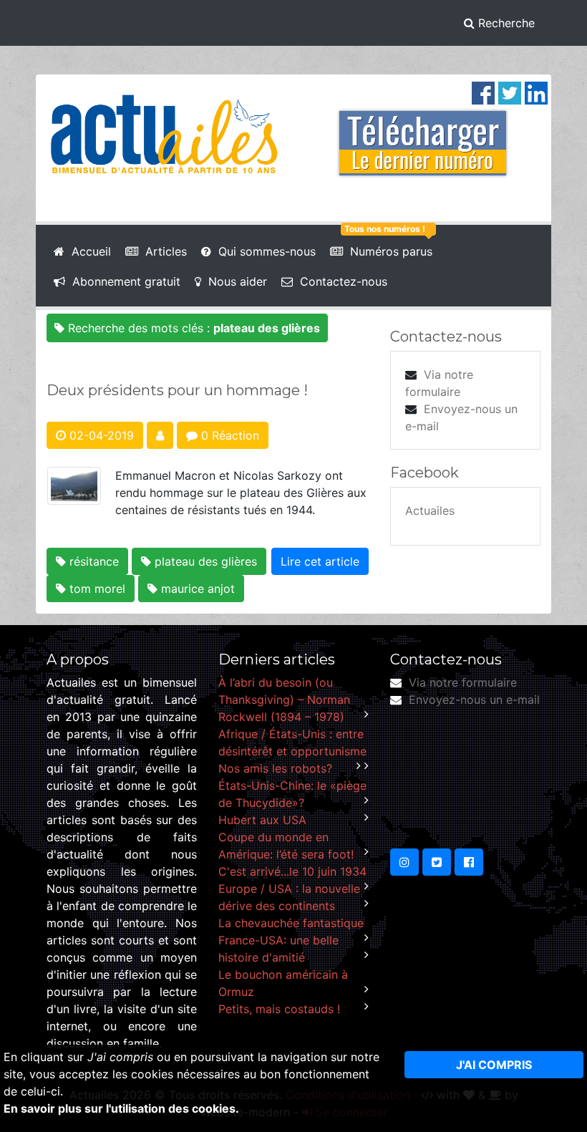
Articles (162, 251)
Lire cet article (320, 561)
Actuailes (430, 510)
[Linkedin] (536, 91)
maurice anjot (196, 588)
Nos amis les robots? (275, 768)
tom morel (95, 588)
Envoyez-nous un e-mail (474, 699)
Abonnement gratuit (122, 281)
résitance (92, 561)
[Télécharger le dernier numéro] (422, 133)
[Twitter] (509, 91)
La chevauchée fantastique (291, 923)
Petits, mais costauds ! (279, 1009)
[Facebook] (483, 91)
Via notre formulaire (463, 682)
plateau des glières (204, 561)
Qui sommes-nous (263, 251)
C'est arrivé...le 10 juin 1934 (292, 871)
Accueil (87, 251)
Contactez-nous (340, 281)
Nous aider (234, 281)
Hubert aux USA (262, 820)
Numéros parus (387, 251)
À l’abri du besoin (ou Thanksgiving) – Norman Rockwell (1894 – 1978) (284, 699)
